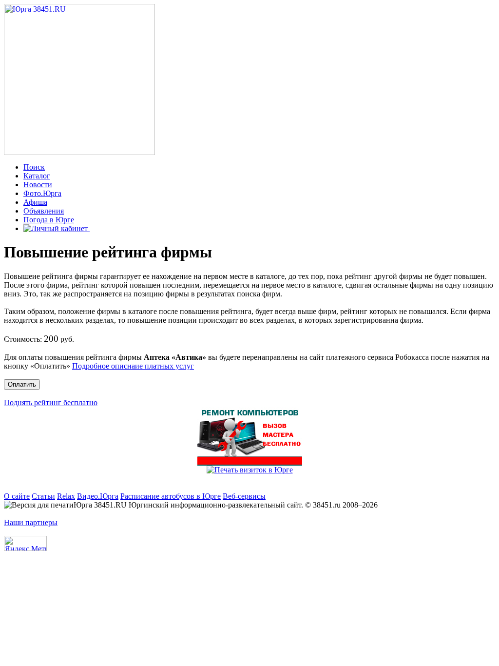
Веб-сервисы (244, 496)
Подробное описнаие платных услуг (133, 366)
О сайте (17, 496)
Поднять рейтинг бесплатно (50, 402)
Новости (37, 184)
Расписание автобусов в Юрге (170, 496)
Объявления (43, 211)
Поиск (34, 167)
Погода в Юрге (48, 219)
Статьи (43, 496)
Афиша (35, 202)
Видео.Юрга (97, 496)
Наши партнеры (31, 522)
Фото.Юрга (42, 193)
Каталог (36, 176)
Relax (66, 496)
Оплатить (22, 384)
